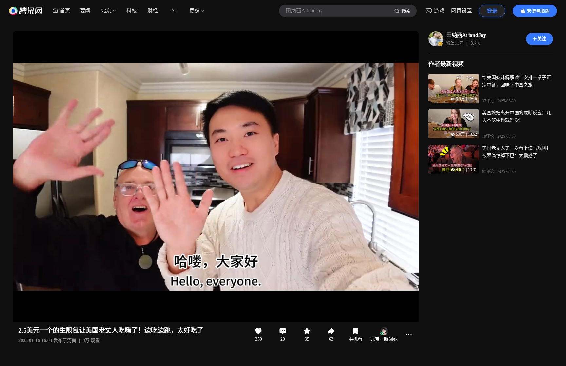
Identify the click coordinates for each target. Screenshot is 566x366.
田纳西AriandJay (466, 35)
